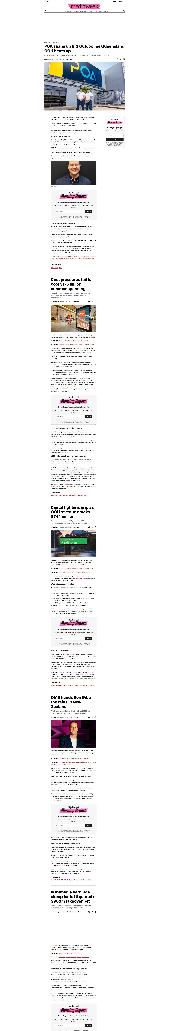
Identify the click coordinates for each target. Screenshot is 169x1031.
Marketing (76, 11)
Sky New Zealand (74, 880)
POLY (86, 495)
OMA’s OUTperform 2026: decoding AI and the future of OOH (76, 568)
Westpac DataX (63, 495)
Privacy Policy (85, 216)
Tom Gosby (55, 301)
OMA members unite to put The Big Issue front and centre (74, 572)
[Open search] (124, 11)
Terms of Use (76, 216)
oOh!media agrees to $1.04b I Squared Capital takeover (74, 957)
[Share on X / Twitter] (120, 59)
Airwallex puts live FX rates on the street (70, 953)
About (100, 11)
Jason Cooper (90, 685)
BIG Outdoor (54, 267)
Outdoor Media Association (81, 578)
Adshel (90, 880)
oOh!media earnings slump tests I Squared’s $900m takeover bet (76, 344)
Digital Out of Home (68, 654)
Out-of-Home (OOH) (53, 42)
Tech (81, 11)
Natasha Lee (49, 59)
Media (64, 11)
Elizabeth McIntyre (79, 685)
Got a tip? (115, 1)
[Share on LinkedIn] (124, 59)
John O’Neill (64, 880)
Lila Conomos (73, 495)
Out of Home (60, 560)
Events (85, 11)
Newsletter (122, 1)
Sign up (89, 211)
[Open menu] (45, 11)
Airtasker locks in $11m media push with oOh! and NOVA (74, 341)
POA (60, 267)
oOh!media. (92, 337)
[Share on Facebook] (117, 59)
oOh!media (54, 459)
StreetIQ (70, 685)
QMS (58, 880)
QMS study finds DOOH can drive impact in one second (74, 758)
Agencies (69, 11)
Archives (105, 11)
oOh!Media (54, 495)
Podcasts (91, 11)
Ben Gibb (53, 880)
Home (45, 42)
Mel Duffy (80, 495)
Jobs (96, 11)
